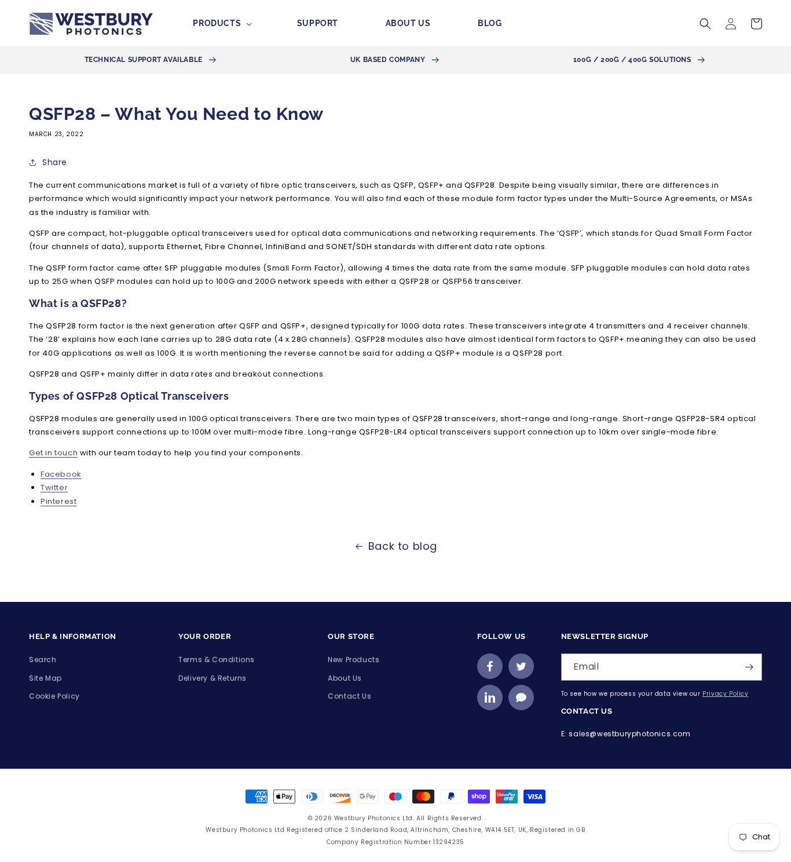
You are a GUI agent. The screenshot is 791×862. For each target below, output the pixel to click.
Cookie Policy (54, 696)
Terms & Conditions (216, 659)
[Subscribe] (748, 667)
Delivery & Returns (212, 678)
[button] (221, 23)
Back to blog (402, 546)
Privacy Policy (725, 693)
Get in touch (53, 452)
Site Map (45, 678)
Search (43, 659)
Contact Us (349, 696)
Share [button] (54, 162)
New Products (353, 659)
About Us (345, 678)
